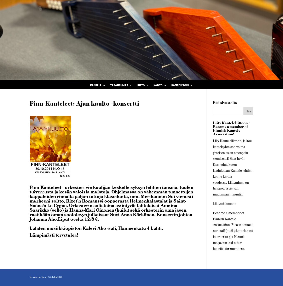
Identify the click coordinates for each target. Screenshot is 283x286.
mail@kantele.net (239, 231)
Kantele (96, 85)
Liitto (141, 85)
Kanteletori (180, 85)
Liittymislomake (224, 204)
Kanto (158, 85)
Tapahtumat (119, 85)
